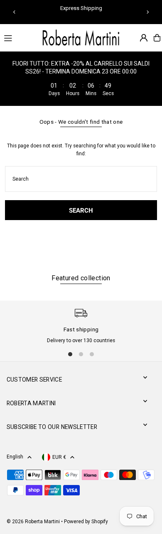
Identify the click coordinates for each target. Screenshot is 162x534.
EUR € (59, 457)
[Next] (147, 12)
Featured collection (81, 278)
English (15, 457)
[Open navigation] (18, 37)
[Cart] (157, 38)
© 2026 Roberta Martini (34, 521)
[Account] (143, 38)
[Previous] (14, 12)
